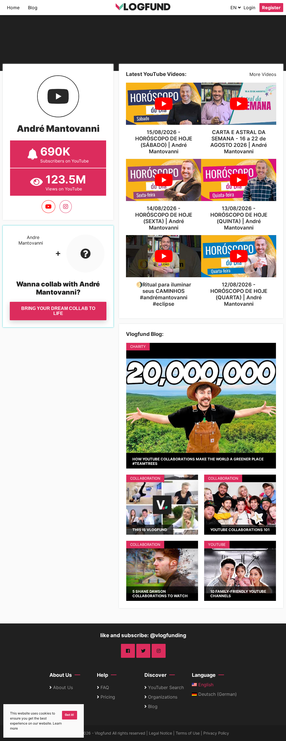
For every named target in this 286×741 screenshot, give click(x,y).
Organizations (162, 697)
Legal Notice (160, 733)
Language (204, 675)
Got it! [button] (69, 715)
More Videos (262, 74)
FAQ (105, 687)
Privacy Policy (216, 733)
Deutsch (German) (217, 694)
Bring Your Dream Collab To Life (58, 311)
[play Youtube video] (163, 104)
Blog (32, 7)
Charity (138, 346)
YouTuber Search (166, 687)
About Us (60, 675)
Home (13, 7)
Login (249, 7)
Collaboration (145, 478)
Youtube (217, 544)
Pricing (108, 697)
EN (234, 7)
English (205, 684)
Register (271, 7)
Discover (155, 675)
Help (102, 675)
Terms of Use (188, 733)
